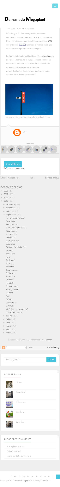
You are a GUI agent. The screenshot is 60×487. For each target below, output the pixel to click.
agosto (9, 315)
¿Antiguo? (10, 306)
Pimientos (10, 266)
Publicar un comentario (14, 168)
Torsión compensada (15, 218)
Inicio (32, 178)
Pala (7, 296)
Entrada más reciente (10, 178)
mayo (8, 326)
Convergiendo (12, 286)
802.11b (22, 45)
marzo (9, 332)
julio (8, 319)
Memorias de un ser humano (19, 456)
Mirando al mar (12, 240)
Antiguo (47, 56)
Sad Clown (20, 412)
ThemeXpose (45, 481)
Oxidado (9, 250)
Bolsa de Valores (14, 451)
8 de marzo (20, 402)
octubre (9, 211)
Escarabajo (10, 221)
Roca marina (11, 231)
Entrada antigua (52, 178)
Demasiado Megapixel (22, 481)
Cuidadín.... (10, 273)
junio (8, 322)
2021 (6, 191)
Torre (8, 257)
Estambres (10, 244)
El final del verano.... (14, 312)
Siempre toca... (12, 224)
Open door (20, 422)
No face (19, 382)
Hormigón (10, 283)
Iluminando (10, 237)
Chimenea (10, 279)
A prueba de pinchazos (16, 227)
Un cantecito (11, 234)
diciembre (10, 204)
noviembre (11, 207)
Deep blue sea (12, 270)
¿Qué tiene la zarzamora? (17, 309)
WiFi (50, 41)
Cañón (8, 299)
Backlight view (12, 289)
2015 (6, 201)
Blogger (48, 339)
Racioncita (10, 253)
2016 (6, 197)
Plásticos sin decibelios (16, 247)
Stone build (20, 392)
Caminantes (11, 302)
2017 (6, 194)
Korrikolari (10, 260)
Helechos (10, 263)
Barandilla (10, 276)
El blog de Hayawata (15, 447)
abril (8, 329)
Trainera (9, 292)
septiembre (11, 214)
